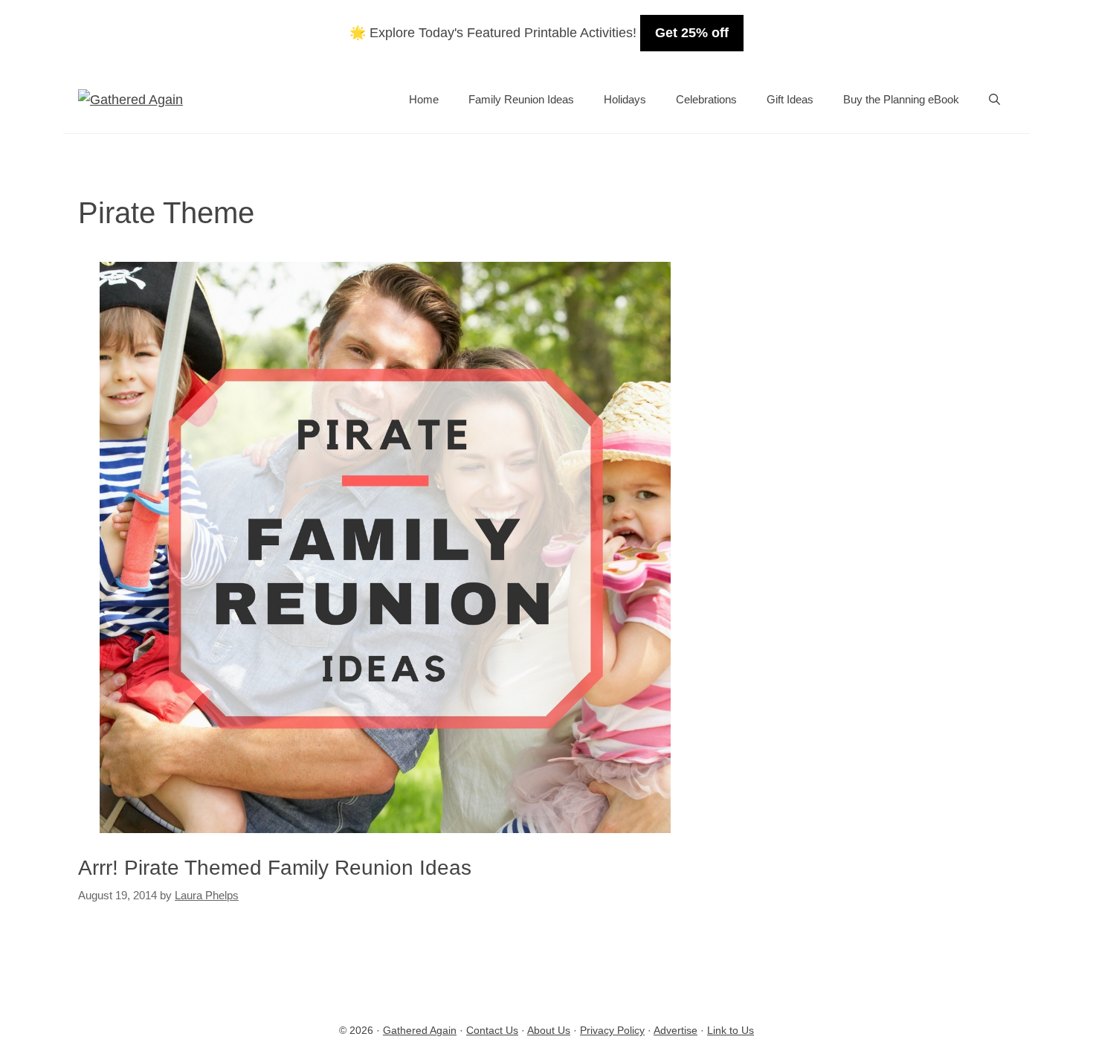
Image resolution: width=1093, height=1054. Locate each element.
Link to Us (730, 1030)
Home (424, 99)
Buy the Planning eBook (901, 99)
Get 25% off (692, 32)
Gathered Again (420, 1030)
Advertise (675, 1030)
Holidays (625, 99)
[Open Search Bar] (994, 100)
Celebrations (706, 99)
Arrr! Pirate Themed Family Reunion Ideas (274, 867)
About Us (548, 1030)
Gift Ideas (790, 99)
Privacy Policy (612, 1030)
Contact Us (492, 1030)
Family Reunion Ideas (521, 99)
